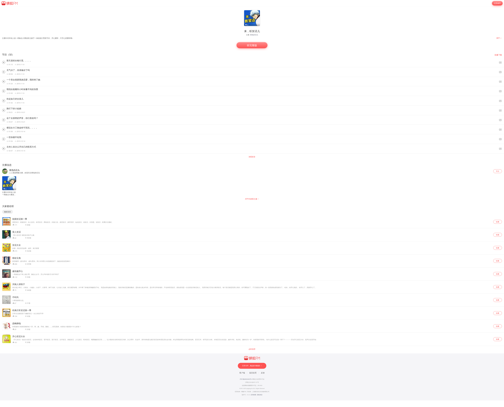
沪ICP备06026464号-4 (246, 379)
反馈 (263, 373)
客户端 (242, 373)
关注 (497, 171)
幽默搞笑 (7, 211)
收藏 (497, 222)
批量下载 (498, 55)
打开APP (497, 3)
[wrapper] (252, 203)
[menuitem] (499, 38)
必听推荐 (252, 349)
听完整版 (252, 45)
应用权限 (253, 394)
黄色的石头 (254, 35)
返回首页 (253, 373)
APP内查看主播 (251, 199)
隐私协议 (259, 394)
